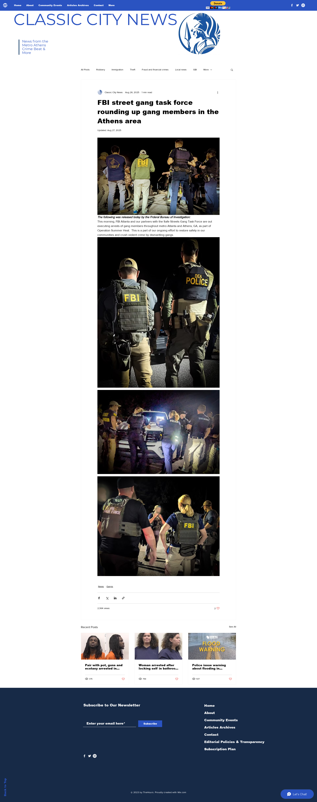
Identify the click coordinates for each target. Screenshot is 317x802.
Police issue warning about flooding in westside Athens (209, 667)
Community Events (221, 720)
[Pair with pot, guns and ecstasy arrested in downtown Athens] (105, 646)
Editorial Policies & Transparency (234, 742)
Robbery (100, 69)
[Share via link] (123, 598)
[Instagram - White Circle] (303, 5)
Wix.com (181, 792)
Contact (211, 734)
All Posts (85, 69)
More (206, 69)
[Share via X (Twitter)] (107, 598)
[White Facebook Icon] (84, 756)
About (209, 713)
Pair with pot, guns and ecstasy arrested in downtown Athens (104, 667)
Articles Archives (219, 727)
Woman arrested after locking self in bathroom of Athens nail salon (158, 667)
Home (209, 705)
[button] (218, 5)
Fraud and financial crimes (155, 69)
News (101, 586)
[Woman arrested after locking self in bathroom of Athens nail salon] (158, 646)
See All (232, 626)
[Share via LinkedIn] (115, 598)
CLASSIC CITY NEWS (95, 19)
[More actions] (218, 92)
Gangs (109, 586)
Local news (181, 69)
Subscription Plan (220, 749)
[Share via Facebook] (99, 598)
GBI (195, 69)
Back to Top (5, 787)
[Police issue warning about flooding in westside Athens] (212, 646)
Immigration (117, 69)
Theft (132, 69)
